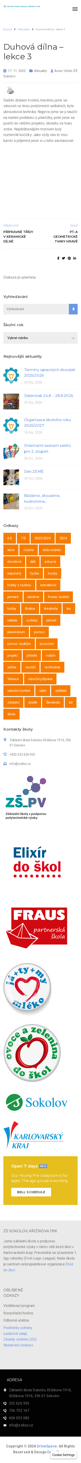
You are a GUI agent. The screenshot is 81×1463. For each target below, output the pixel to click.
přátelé (32, 655)
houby (52, 573)
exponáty (14, 573)
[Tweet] (63, 258)
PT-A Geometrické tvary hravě (65, 236)
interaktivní (48, 585)
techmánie (52, 667)
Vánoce (13, 679)
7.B (23, 538)
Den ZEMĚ (34, 471)
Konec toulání (58, 597)
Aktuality (40, 71)
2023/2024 (43, 538)
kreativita (51, 609)
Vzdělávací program (19, 1306)
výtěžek (60, 691)
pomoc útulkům (19, 644)
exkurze (50, 562)
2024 (63, 538)
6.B (9, 538)
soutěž (30, 667)
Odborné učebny (16, 1320)
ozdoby (32, 620)
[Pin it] (69, 258)
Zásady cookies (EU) (19, 1339)
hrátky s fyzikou (19, 585)
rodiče (50, 655)
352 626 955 (19, 1403)
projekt (12, 655)
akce (10, 550)
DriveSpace (47, 1446)
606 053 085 (19, 1418)
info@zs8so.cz (21, 1425)
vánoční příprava (40, 679)
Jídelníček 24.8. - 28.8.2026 (48, 396)
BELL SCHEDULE (31, 1192)
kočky (11, 609)
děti (33, 562)
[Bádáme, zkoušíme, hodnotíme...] (11, 501)
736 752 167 (19, 1410)
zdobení (13, 702)
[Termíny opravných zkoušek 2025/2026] (11, 375)
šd (70, 702)
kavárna (33, 597)
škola (11, 714)
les (69, 609)
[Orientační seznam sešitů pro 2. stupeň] (11, 451)
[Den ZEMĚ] (11, 477)
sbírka (11, 667)
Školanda (53, 702)
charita (28, 550)
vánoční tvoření (18, 691)
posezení (47, 644)
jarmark (13, 597)
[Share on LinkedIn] (74, 258)
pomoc (39, 632)
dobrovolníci (52, 550)
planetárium (16, 632)
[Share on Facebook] (58, 258)
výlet (42, 691)
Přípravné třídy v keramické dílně (18, 236)
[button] (63, 1454)
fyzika (34, 573)
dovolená (14, 562)
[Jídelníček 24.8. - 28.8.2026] (11, 401)
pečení (51, 620)
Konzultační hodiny (18, 1313)
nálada (12, 620)
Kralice (30, 609)
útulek (32, 702)
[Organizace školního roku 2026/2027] (11, 425)
